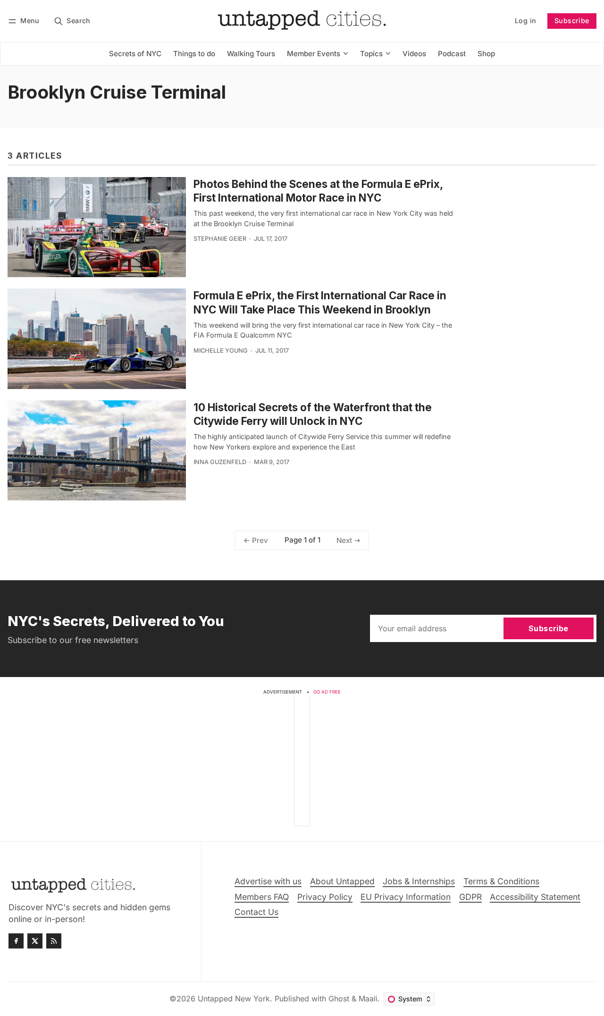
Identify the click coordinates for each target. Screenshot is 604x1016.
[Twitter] (34, 940)
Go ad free (327, 691)
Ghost (338, 998)
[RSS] (53, 940)
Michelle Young (220, 350)
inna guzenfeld (219, 462)
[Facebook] (16, 940)
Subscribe (571, 21)
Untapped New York (234, 998)
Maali (368, 998)
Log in (525, 21)
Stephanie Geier (219, 238)
